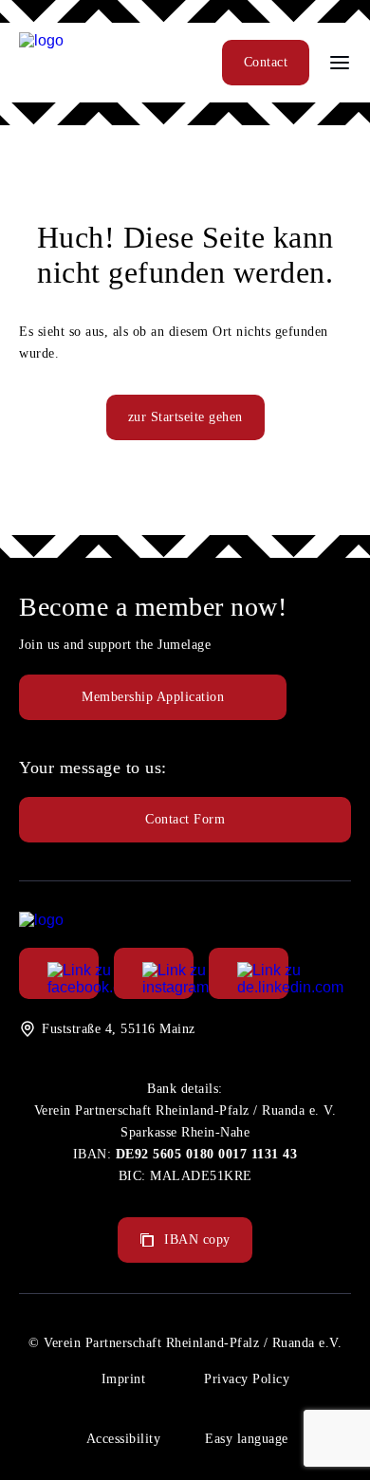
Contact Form (185, 819)
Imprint (124, 1379)
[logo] (41, 920)
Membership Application (153, 697)
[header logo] (41, 40)
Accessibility (123, 1439)
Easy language (246, 1439)
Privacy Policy (246, 1379)
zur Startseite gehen (185, 417)
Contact (266, 62)
